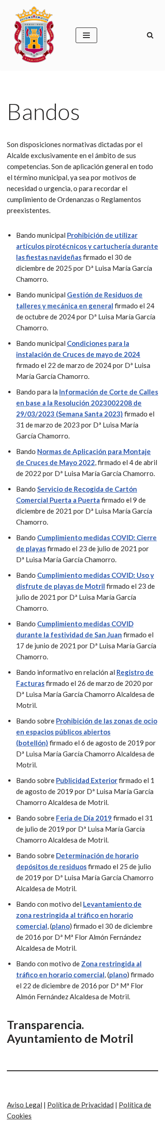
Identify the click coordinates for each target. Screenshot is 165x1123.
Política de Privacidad (80, 1105)
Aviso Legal (24, 1105)
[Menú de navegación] (86, 35)
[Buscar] (150, 35)
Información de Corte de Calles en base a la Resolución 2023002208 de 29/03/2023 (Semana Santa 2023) (87, 403)
